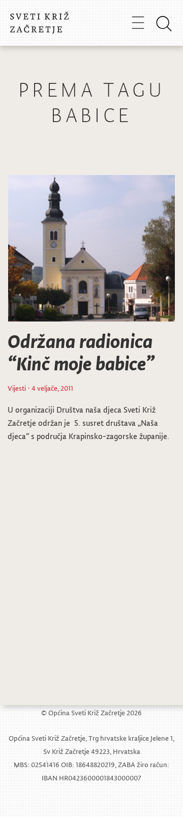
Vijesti (17, 388)
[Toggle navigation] (138, 22)
